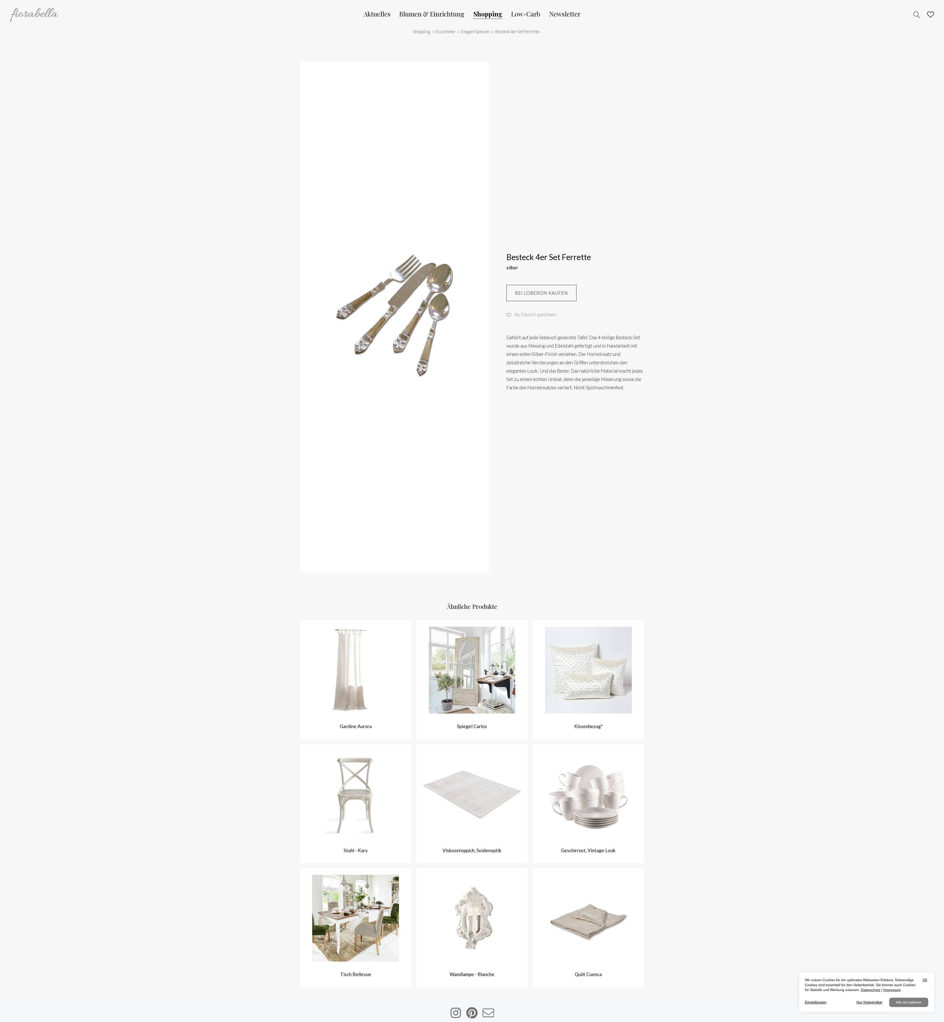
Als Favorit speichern (535, 314)
